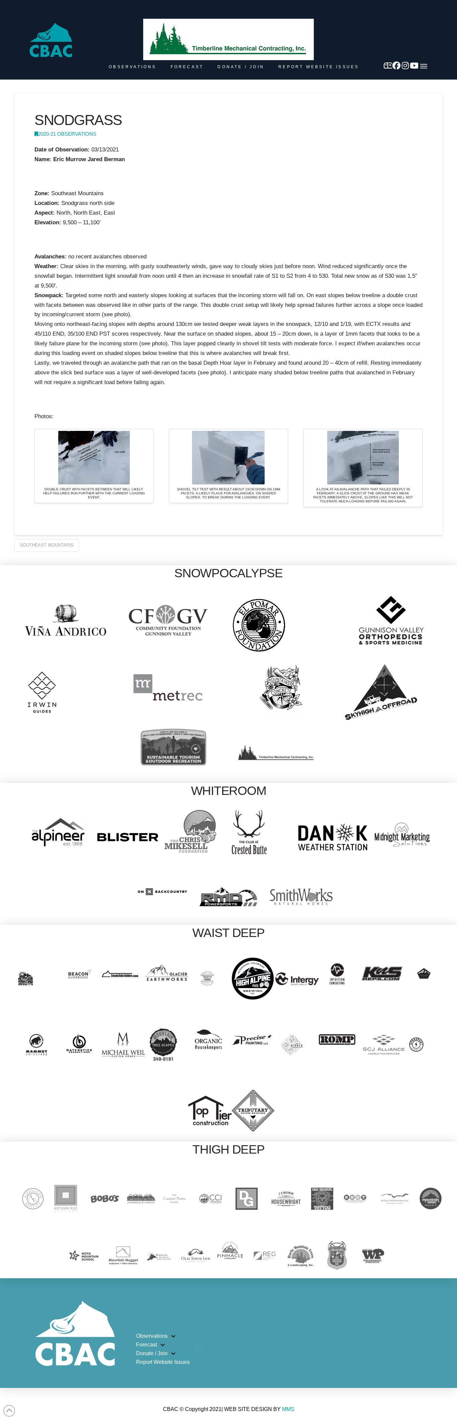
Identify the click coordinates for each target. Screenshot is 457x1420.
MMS (288, 1409)
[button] (423, 66)
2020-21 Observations (67, 134)
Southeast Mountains (47, 545)
